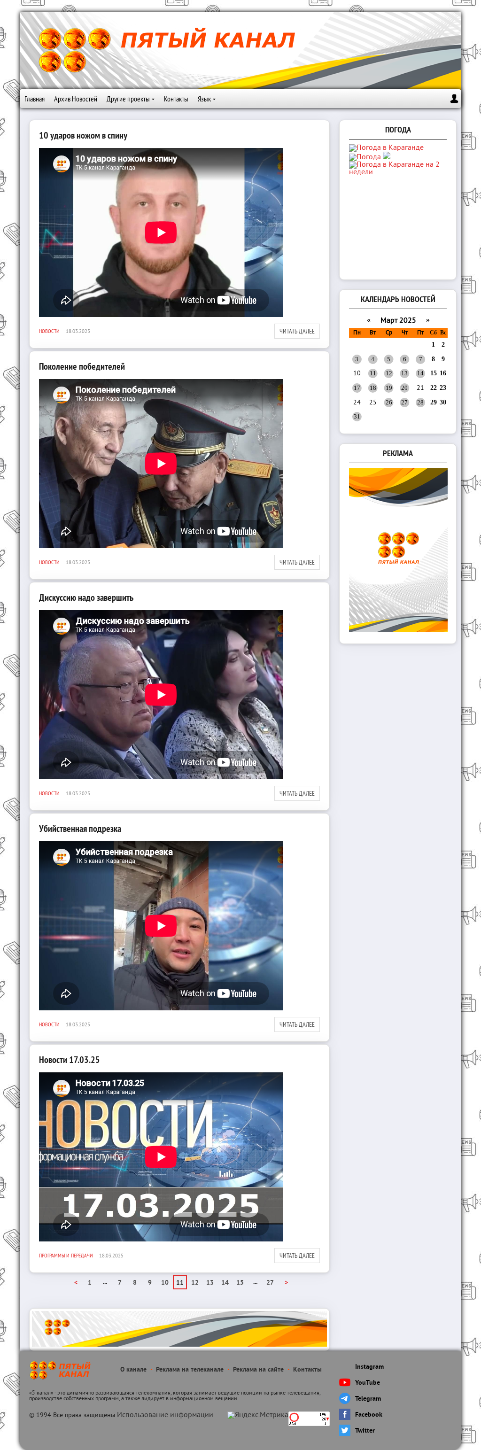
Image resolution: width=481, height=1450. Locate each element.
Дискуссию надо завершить (86, 597)
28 (420, 402)
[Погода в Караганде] (386, 148)
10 (165, 1283)
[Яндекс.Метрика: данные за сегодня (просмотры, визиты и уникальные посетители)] (257, 1415)
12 (195, 1283)
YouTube (367, 1383)
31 (357, 416)
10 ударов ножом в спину (83, 135)
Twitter (365, 1431)
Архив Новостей (75, 98)
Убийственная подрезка (80, 828)
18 (373, 387)
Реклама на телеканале (190, 1370)
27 (270, 1283)
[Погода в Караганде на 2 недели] (399, 172)
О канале (133, 1370)
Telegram (368, 1399)
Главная (34, 98)
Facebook (368, 1415)
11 (373, 373)
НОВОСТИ (49, 330)
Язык (204, 98)
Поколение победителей (82, 366)
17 (357, 387)
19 (389, 387)
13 (210, 1283)
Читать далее (297, 331)
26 (389, 402)
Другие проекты (128, 98)
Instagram (369, 1367)
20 (404, 387)
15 (240, 1283)
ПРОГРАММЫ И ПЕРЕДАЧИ (66, 1255)
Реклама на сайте (258, 1370)
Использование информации (165, 1415)
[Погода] (369, 157)
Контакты (176, 98)
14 (225, 1283)
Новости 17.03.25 (69, 1060)
